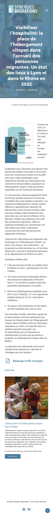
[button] (46, 10)
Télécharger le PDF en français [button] (28, 361)
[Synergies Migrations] (22, 10)
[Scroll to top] (47, 510)
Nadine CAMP (34, 90)
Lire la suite (12, 456)
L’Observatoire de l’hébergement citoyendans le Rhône (23, 424)
